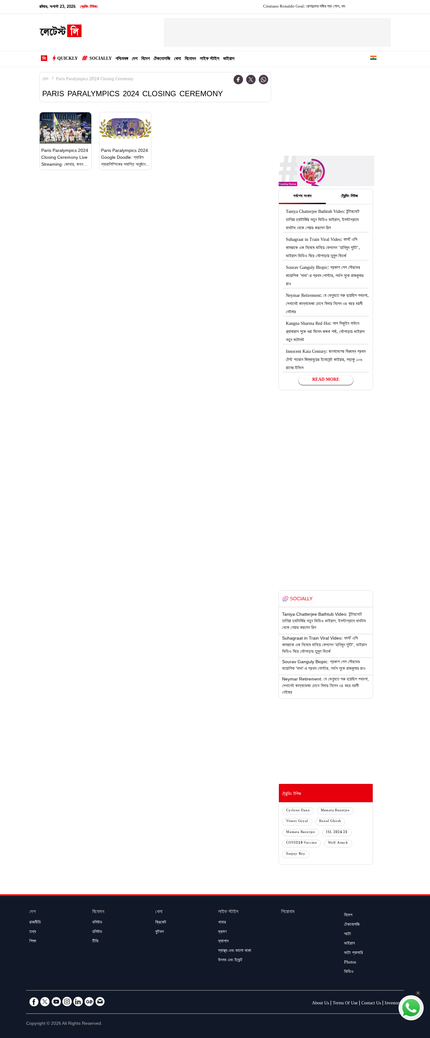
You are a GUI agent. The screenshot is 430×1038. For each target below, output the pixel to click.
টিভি (95, 941)
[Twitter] (251, 79)
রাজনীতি (35, 922)
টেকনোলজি (162, 59)
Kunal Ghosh (330, 821)
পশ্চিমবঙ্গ (122, 59)
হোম (45, 79)
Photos (350, 962)
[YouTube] (56, 1001)
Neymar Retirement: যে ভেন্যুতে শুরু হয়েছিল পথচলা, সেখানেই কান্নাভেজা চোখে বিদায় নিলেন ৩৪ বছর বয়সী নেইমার (327, 304)
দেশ (135, 59)
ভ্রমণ (222, 932)
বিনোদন (190, 59)
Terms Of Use (345, 1003)
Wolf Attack (338, 843)
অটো (347, 934)
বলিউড (97, 922)
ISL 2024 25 (337, 832)
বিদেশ (145, 59)
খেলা (177, 59)
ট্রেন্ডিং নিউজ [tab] (349, 196)
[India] (373, 59)
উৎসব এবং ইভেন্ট (230, 960)
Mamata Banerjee (335, 810)
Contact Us (371, 1003)
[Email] (100, 1001)
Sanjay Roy (295, 854)
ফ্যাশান (223, 941)
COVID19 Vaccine (301, 843)
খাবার (222, 922)
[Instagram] (67, 1001)
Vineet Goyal (297, 821)
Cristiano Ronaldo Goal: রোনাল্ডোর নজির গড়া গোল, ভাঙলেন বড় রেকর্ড (301, 7)
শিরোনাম (287, 912)
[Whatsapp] (263, 79)
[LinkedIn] (78, 1001)
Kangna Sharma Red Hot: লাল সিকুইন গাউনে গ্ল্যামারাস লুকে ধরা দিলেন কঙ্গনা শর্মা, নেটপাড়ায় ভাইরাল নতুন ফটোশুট (325, 332)
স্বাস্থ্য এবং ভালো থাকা (234, 951)
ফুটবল (159, 932)
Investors (393, 1003)
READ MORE (325, 380)
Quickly (67, 59)
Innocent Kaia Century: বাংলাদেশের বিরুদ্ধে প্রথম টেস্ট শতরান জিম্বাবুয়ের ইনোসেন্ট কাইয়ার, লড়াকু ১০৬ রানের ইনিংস (325, 360)
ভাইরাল (229, 59)
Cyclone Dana (298, 810)
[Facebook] (238, 79)
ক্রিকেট (160, 922)
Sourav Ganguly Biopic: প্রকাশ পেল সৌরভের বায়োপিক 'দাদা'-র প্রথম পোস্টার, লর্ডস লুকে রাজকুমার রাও (325, 276)
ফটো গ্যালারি (353, 953)
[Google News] (89, 1001)
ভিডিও (349, 972)
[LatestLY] (60, 33)
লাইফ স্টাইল (209, 59)
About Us (320, 1003)
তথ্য (32, 932)
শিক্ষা (32, 941)
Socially (100, 59)
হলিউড (97, 932)
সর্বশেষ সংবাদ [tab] (302, 196)
